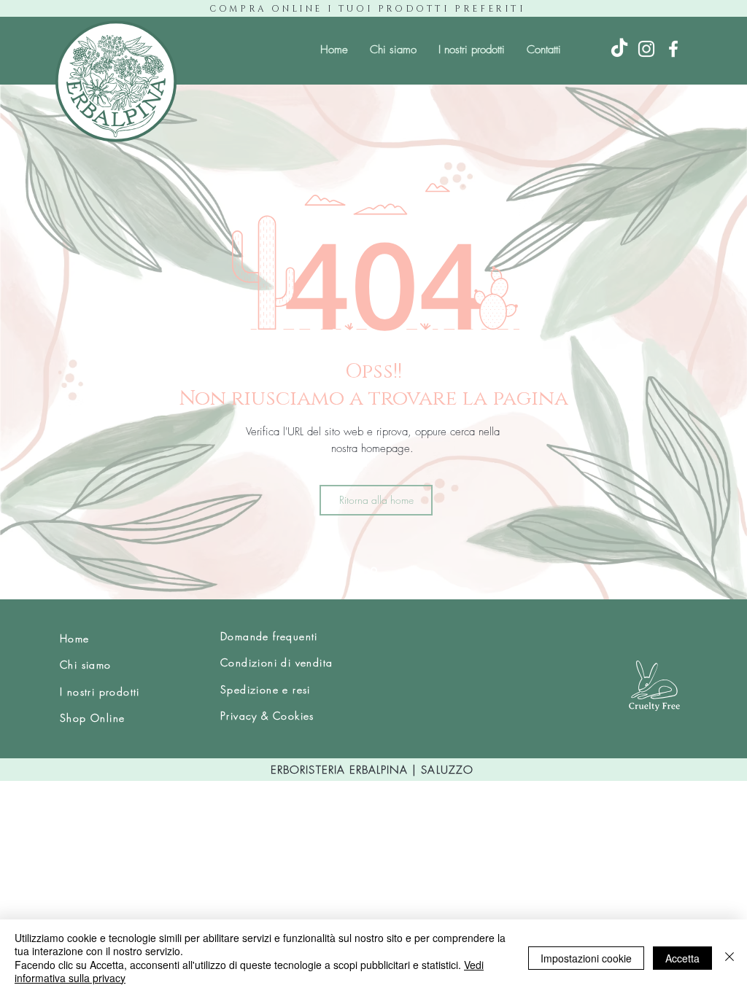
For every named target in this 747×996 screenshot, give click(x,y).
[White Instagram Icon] (646, 49)
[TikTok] (619, 49)
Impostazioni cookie (586, 958)
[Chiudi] (729, 957)
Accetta (682, 958)
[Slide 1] (374, 570)
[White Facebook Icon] (673, 49)
